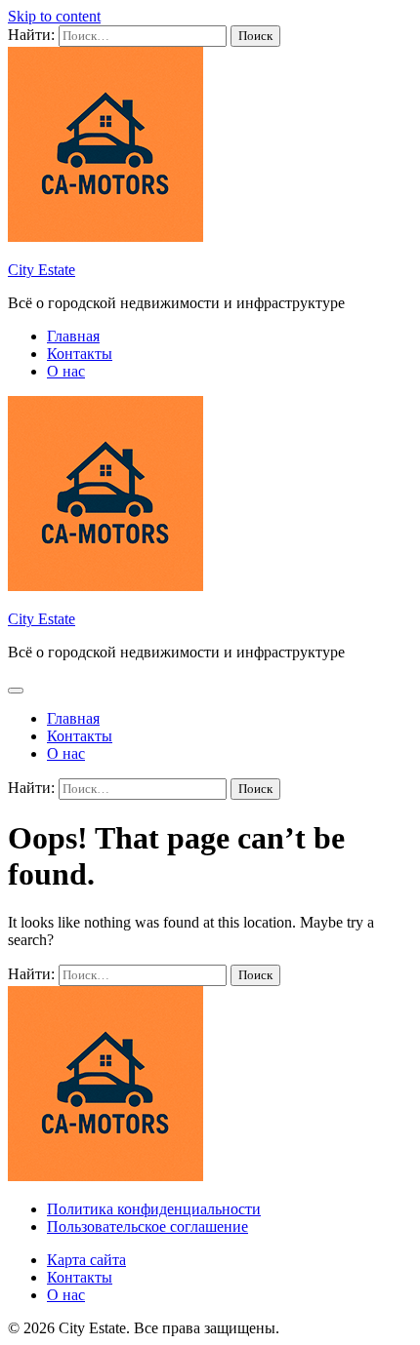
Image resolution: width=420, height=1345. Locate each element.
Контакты (79, 353)
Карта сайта (86, 1259)
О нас (66, 371)
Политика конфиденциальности (154, 1209)
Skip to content (54, 16)
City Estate (41, 269)
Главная (73, 336)
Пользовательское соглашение (147, 1226)
